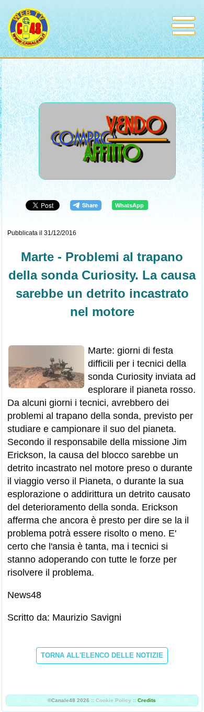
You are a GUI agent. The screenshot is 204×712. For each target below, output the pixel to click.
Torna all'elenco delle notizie (102, 655)
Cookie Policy (113, 700)
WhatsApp (129, 205)
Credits (147, 700)
